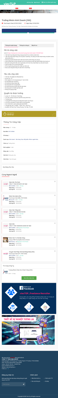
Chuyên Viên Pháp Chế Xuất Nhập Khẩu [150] (21, 252)
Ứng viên (37, 8)
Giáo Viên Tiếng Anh (15, 210)
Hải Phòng (12, 241)
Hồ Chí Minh (11, 131)
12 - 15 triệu (20, 199)
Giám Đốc (12, 224)
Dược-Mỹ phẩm (25, 139)
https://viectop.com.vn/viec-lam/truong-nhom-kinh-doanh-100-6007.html (25, 53)
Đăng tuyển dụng (47, 8)
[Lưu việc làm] (54, 181)
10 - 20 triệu (20, 213)
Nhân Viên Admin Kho (15, 196)
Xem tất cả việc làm (29, 278)
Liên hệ (12, 11)
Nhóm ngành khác (33, 139)
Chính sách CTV (49, 378)
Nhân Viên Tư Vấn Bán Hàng (17, 238)
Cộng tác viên (26, 8)
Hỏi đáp (47, 381)
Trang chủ (5, 8)
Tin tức (5, 11)
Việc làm (14, 8)
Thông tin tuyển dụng (11, 45)
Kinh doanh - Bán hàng (14, 139)
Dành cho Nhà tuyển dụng (49, 2)
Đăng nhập (30, 2)
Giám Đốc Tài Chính (14, 182)
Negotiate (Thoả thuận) (23, 227)
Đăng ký (38, 2)
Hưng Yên (12, 199)
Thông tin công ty (24, 45)
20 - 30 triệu (20, 185)
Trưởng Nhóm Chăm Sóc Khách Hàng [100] (20, 270)
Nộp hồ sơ (34, 45)
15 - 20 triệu (20, 255)
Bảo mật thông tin (36, 381)
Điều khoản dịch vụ (36, 378)
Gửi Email (29, 30)
